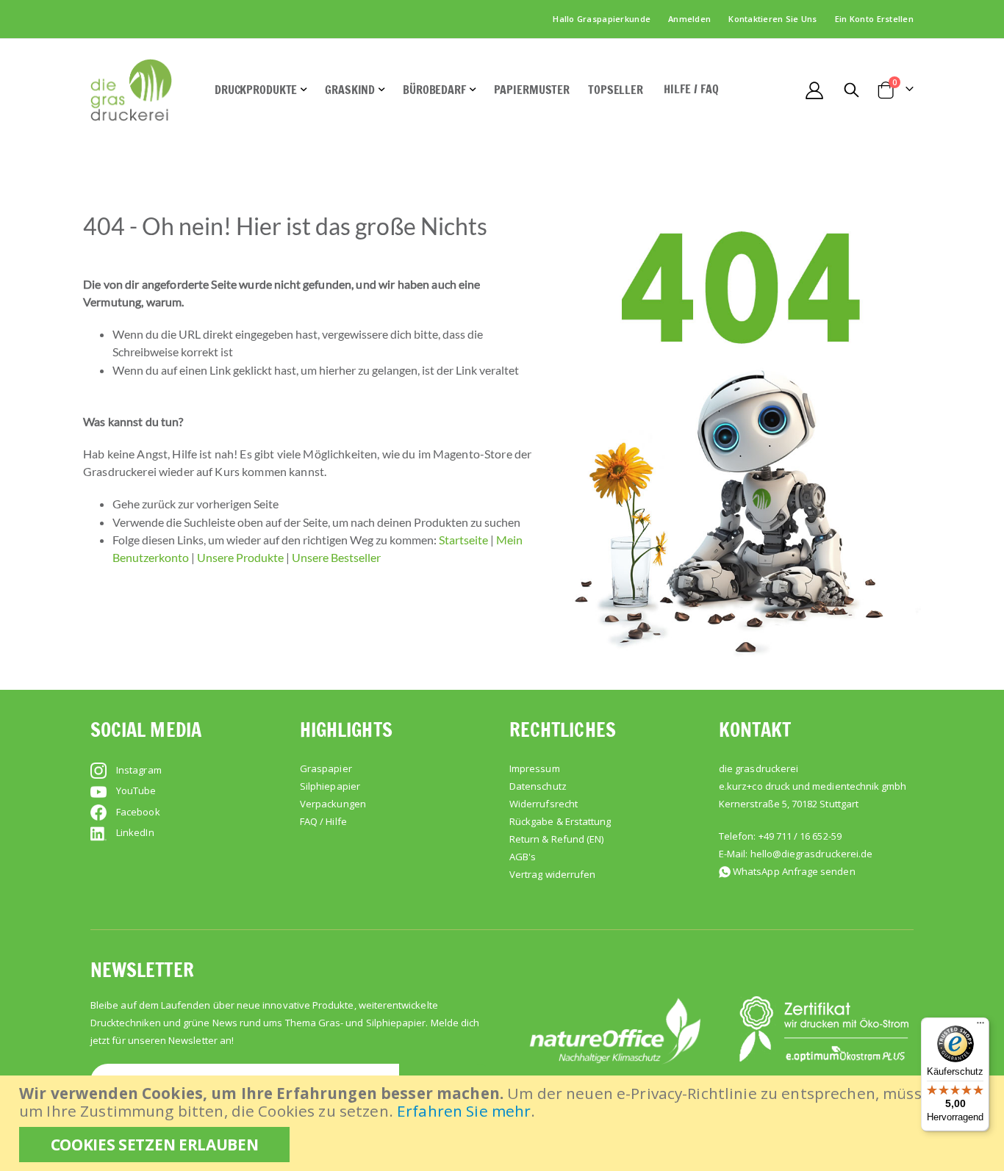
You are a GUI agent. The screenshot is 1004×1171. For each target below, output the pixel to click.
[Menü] (980, 1026)
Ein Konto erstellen (874, 18)
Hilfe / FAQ (691, 89)
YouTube (136, 790)
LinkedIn (135, 832)
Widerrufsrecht (543, 803)
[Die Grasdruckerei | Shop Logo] (131, 90)
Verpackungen (333, 803)
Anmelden (689, 18)
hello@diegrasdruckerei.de (811, 853)
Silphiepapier (330, 786)
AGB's (522, 856)
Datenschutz (538, 786)
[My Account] (814, 90)
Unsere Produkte (240, 557)
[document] (504, 1123)
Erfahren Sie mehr (464, 1110)
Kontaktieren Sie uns (772, 18)
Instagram (139, 770)
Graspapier (326, 768)
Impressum (534, 768)
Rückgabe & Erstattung (560, 821)
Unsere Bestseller (336, 557)
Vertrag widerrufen (552, 874)
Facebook (138, 811)
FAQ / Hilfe (323, 821)
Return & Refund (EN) (556, 839)
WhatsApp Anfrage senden (794, 871)
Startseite (463, 540)
